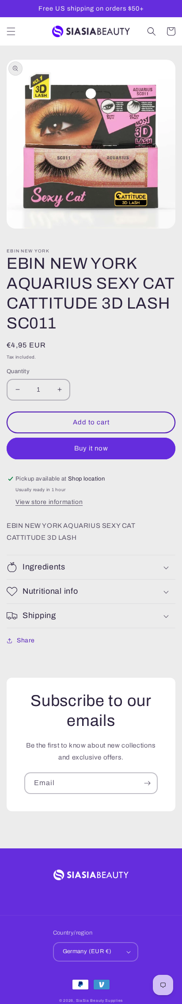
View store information (49, 502)
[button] (11, 31)
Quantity (18, 371)
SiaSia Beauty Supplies (99, 1001)
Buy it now (91, 448)
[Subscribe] (147, 783)
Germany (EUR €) (87, 951)
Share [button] (26, 640)
